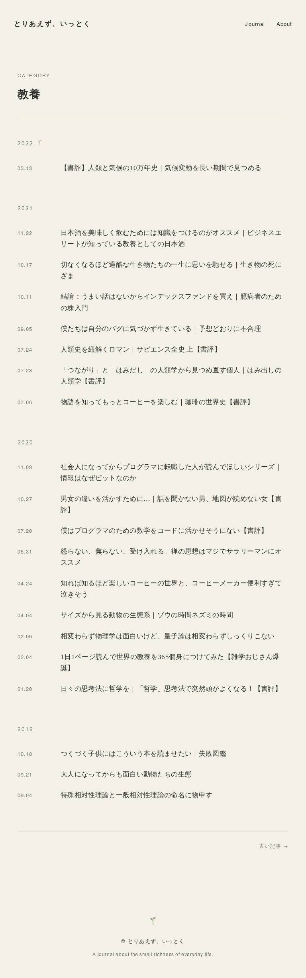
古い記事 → (273, 845)
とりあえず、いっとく (52, 23)
